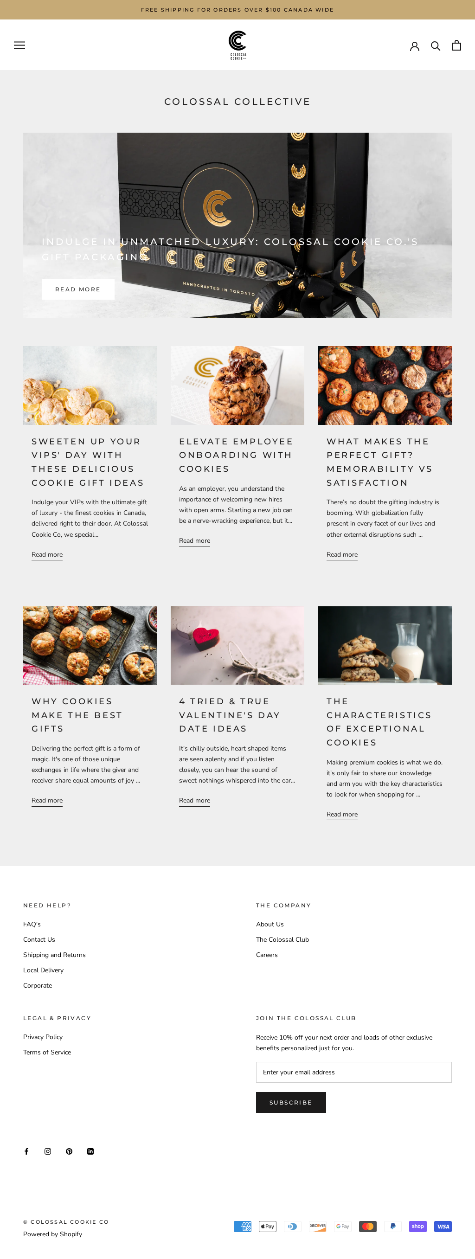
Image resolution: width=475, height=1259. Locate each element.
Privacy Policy (43, 1037)
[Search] (436, 45)
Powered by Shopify (52, 1234)
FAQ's (32, 924)
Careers (267, 955)
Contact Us (39, 939)
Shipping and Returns (54, 955)
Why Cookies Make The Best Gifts (77, 715)
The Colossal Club (282, 939)
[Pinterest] (69, 1150)
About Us (270, 924)
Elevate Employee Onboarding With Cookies (236, 455)
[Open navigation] (19, 45)
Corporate (37, 985)
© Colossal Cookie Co (66, 1222)
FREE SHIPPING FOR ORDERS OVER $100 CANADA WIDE (237, 9)
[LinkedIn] (90, 1150)
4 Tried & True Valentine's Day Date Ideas (230, 715)
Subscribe (291, 1102)
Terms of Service (47, 1052)
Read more (78, 289)
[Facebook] (26, 1150)
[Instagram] (48, 1150)
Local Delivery (43, 970)
